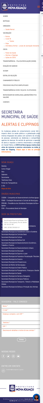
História (4, 166)
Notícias (6, 21)
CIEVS (5, 49)
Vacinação (7, 33)
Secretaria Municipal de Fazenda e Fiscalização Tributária (20, 256)
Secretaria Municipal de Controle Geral (14, 234)
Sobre (5, 16)
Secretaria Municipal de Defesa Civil (13, 240)
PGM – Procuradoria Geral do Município (14, 208)
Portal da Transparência (9, 183)
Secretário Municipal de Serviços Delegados (16, 276)
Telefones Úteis (7, 180)
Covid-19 (8, 39)
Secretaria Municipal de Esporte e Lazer (15, 254)
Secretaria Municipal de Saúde (11, 273)
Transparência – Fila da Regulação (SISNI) (19, 61)
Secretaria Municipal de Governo (12, 259)
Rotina (8, 36)
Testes (12, 41)
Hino (3, 172)
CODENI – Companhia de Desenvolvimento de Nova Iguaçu (20, 198)
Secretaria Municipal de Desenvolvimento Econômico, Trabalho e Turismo (19, 244)
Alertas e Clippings (12, 55)
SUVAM (5, 71)
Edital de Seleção (10, 76)
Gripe (7, 43)
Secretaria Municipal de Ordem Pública (14, 268)
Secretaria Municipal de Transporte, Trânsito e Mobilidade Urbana (20, 283)
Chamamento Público (11, 80)
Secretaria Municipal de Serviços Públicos (15, 279)
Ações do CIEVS (11, 57)
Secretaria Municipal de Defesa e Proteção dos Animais (20, 287)
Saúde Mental (10, 29)
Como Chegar (6, 169)
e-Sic (3, 186)
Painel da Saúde (11, 53)
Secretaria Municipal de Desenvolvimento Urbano (18, 248)
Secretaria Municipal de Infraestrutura (14, 262)
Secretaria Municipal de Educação (13, 251)
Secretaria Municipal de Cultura (12, 237)
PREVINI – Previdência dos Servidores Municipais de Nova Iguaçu (20, 205)
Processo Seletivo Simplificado (15, 85)
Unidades (6, 26)
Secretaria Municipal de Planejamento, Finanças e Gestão (20, 270)
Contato (6, 102)
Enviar (21, 339)
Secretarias (5, 177)
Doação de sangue (10, 66)
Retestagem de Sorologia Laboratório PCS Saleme (20, 96)
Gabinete (4, 174)
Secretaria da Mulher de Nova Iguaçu (13, 265)
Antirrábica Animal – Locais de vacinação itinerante (22, 46)
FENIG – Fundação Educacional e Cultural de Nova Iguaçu (20, 200)
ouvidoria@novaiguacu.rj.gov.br (14, 369)
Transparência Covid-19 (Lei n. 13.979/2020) (19, 90)
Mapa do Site (6, 189)
